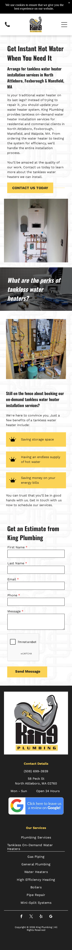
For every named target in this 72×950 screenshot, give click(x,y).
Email (11, 579)
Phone (12, 595)
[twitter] (31, 917)
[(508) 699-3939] (7, 27)
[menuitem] (36, 837)
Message (14, 611)
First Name (16, 547)
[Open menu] (64, 25)
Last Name (15, 563)
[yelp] (41, 917)
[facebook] (21, 917)
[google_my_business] (50, 917)
